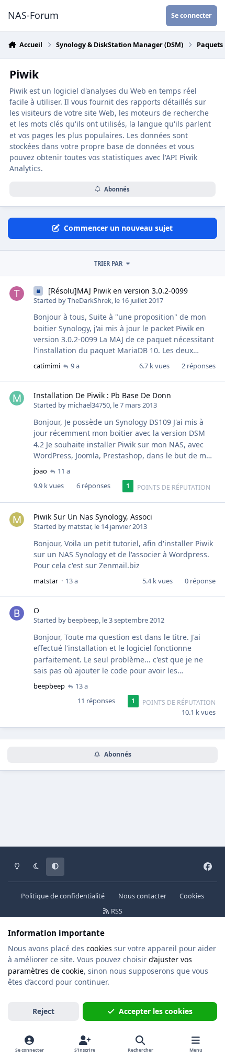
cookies (99, 948)
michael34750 (89, 405)
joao (40, 471)
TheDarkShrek (89, 300)
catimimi (46, 365)
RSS (115, 911)
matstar (79, 526)
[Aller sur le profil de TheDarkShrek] (16, 293)
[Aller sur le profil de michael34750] (16, 398)
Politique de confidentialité (63, 896)
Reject (43, 1011)
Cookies (191, 896)
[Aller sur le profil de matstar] (16, 519)
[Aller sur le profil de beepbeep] (16, 613)
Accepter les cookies (156, 1011)
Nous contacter (142, 896)
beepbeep (83, 620)
